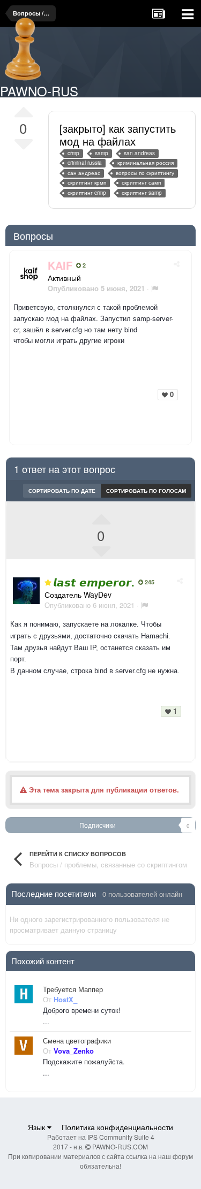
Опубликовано (89, 605)
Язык (37, 1127)
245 (148, 582)
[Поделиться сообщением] (177, 263)
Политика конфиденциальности (117, 1127)
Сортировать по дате (61, 490)
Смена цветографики (77, 1041)
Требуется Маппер (73, 989)
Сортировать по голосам (146, 490)
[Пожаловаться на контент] (154, 288)
